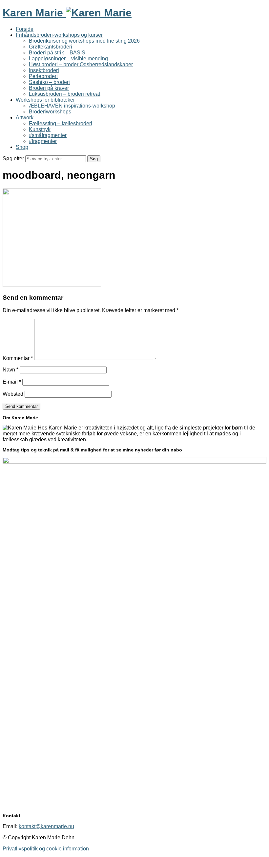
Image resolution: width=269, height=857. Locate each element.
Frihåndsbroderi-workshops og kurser (59, 35)
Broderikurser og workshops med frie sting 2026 (84, 41)
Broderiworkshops (50, 111)
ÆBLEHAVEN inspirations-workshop (72, 106)
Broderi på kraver (49, 88)
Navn (10, 369)
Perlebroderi (43, 76)
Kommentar (18, 358)
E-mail (12, 382)
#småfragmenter (48, 135)
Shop (22, 147)
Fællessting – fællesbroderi (60, 123)
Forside (24, 29)
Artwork (24, 117)
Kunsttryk (40, 129)
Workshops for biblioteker (45, 100)
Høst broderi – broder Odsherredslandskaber (81, 64)
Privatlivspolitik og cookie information (46, 848)
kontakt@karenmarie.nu (46, 826)
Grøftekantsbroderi (50, 47)
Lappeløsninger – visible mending (68, 58)
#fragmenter (43, 141)
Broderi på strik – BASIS (57, 52)
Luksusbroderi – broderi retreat (64, 94)
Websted (13, 394)
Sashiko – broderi (49, 82)
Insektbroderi (44, 70)
